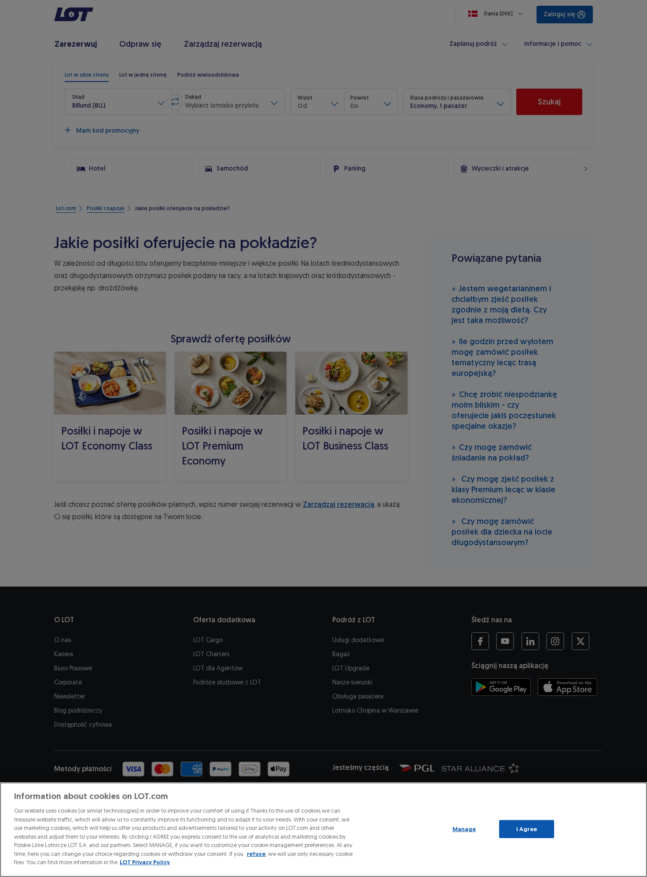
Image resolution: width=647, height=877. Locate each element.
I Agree (526, 828)
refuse (256, 854)
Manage (464, 828)
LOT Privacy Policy (145, 862)
